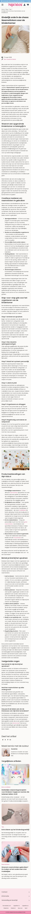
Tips (10, 9)
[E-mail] (10, 740)
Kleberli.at (13, 908)
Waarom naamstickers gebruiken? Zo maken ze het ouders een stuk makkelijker (15, 869)
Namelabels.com (7, 905)
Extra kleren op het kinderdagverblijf (15, 830)
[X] (5, 740)
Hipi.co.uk (20, 908)
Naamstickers (5, 864)
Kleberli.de (6, 908)
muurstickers (17, 537)
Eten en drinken (6, 787)
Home (3, 9)
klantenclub (16, 723)
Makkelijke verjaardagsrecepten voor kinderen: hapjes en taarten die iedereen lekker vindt (15, 792)
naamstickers (14, 492)
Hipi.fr (26, 908)
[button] (27, 4)
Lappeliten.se (25, 905)
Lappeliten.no (16, 905)
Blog (7, 9)
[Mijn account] (24, 4)
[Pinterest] (8, 740)
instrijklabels (22, 510)
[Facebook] (3, 740)
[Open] (2, 5)
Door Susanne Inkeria (10, 59)
